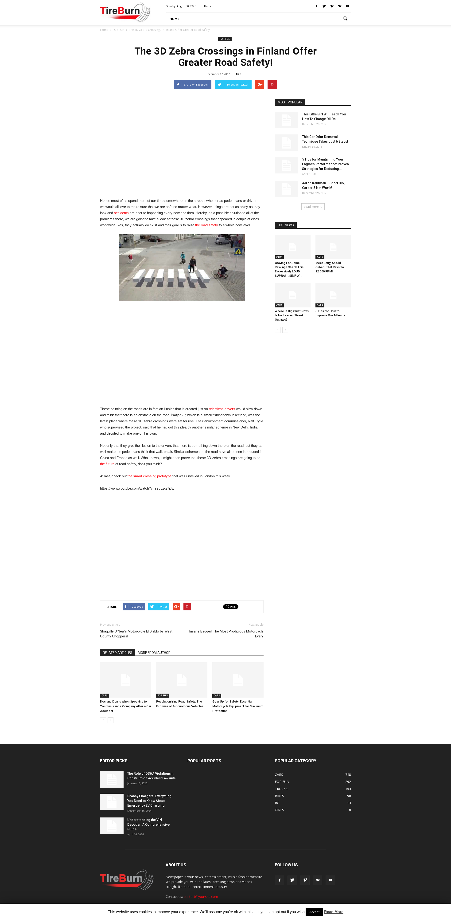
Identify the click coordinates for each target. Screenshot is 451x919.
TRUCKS (281, 788)
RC (277, 803)
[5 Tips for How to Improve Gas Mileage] (333, 295)
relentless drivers (222, 409)
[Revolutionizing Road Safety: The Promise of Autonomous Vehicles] (181, 680)
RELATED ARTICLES (117, 653)
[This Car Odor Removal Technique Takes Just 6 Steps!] (286, 142)
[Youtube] (347, 6)
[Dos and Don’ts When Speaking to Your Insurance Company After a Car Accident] (125, 680)
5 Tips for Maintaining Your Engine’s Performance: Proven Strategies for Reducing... (325, 164)
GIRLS (279, 810)
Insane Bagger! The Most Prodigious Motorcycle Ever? (226, 633)
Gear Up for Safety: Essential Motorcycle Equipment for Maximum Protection (237, 706)
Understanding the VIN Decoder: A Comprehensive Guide (148, 824)
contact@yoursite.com (201, 896)
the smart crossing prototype (149, 476)
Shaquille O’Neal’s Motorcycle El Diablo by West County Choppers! (136, 633)
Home (104, 30)
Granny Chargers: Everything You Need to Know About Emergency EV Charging (149, 800)
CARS (104, 695)
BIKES (279, 795)
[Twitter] (324, 6)
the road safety (206, 225)
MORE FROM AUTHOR (154, 653)
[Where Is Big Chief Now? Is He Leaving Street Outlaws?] (293, 295)
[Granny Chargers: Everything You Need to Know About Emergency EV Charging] (112, 802)
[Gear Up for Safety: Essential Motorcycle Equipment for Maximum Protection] (238, 680)
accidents (121, 213)
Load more (311, 207)
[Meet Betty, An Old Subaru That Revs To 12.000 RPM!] (333, 247)
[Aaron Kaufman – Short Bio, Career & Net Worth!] (286, 189)
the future (107, 464)
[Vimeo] (331, 6)
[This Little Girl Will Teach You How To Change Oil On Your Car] (286, 120)
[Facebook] (316, 6)
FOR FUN (225, 38)
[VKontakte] (339, 6)
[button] (345, 18)
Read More (333, 912)
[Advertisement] (182, 146)
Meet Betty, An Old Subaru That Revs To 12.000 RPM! (329, 267)
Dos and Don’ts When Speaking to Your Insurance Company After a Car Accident (125, 706)
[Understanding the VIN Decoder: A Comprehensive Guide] (112, 825)
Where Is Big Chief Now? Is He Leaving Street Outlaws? (292, 315)
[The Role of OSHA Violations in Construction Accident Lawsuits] (112, 779)
